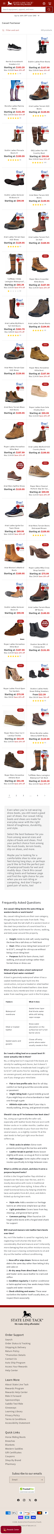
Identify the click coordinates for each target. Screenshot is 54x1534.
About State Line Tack (17, 1384)
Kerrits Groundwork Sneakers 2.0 (14, 63)
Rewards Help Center (16, 1392)
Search (9, 1339)
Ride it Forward (13, 1396)
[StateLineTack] (20, 3)
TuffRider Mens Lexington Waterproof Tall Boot (39, 776)
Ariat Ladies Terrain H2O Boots (39, 107)
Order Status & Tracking (18, 1343)
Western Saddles (14, 1448)
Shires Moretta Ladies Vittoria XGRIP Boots (39, 734)
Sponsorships (12, 1400)
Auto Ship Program (15, 1362)
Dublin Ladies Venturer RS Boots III (14, 196)
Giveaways (10, 1407)
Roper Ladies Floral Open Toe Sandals (14, 690)
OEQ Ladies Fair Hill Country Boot (39, 151)
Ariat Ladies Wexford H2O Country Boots (39, 448)
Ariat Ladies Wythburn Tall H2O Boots (14, 324)
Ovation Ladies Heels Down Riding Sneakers (39, 690)
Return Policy (12, 1351)
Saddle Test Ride (14, 1403)
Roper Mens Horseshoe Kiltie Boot (39, 369)
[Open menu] (4, 3)
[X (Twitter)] (30, 1500)
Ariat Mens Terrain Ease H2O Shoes (14, 369)
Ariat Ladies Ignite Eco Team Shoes (14, 527)
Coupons (10, 1456)
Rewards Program (14, 1388)
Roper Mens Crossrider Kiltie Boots (39, 280)
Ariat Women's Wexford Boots (14, 569)
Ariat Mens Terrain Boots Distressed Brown (39, 527)
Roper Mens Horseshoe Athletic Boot (14, 776)
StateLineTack (23, 1522)
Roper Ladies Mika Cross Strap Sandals (39, 569)
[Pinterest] (36, 1500)
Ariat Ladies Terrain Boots (39, 323)
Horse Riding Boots (15, 1437)
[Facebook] (18, 1500)
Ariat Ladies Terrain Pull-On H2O (39, 238)
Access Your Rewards (16, 1366)
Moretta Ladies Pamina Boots (14, 107)
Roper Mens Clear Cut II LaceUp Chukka (14, 734)
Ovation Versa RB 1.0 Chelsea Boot (39, 645)
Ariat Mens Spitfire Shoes (14, 486)
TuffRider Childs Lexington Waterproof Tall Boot (14, 280)
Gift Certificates (13, 1452)
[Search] (49, 9)
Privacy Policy (12, 1415)
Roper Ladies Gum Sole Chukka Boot (39, 408)
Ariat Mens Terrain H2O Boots (39, 196)
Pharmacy (10, 1464)
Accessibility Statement (17, 1423)
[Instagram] (24, 1500)
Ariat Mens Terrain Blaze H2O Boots (14, 408)
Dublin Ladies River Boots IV (39, 63)
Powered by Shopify (34, 1522)
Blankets (10, 1444)
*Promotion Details (15, 1355)
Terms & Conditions (15, 1419)
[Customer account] (44, 3)
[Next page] (45, 795)
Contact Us (11, 1359)
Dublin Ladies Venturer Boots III (14, 608)
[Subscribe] (42, 1480)
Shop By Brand (13, 1460)
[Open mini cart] (50, 3)
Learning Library (14, 1411)
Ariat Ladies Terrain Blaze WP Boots (39, 608)
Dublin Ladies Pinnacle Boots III (14, 151)
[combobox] (27, 9)
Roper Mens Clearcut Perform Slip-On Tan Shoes (39, 487)
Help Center (11, 1370)
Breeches (10, 1441)
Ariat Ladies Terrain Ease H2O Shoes (14, 238)
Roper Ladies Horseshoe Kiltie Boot (14, 448)
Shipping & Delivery (15, 1347)
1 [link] (9, 795)
